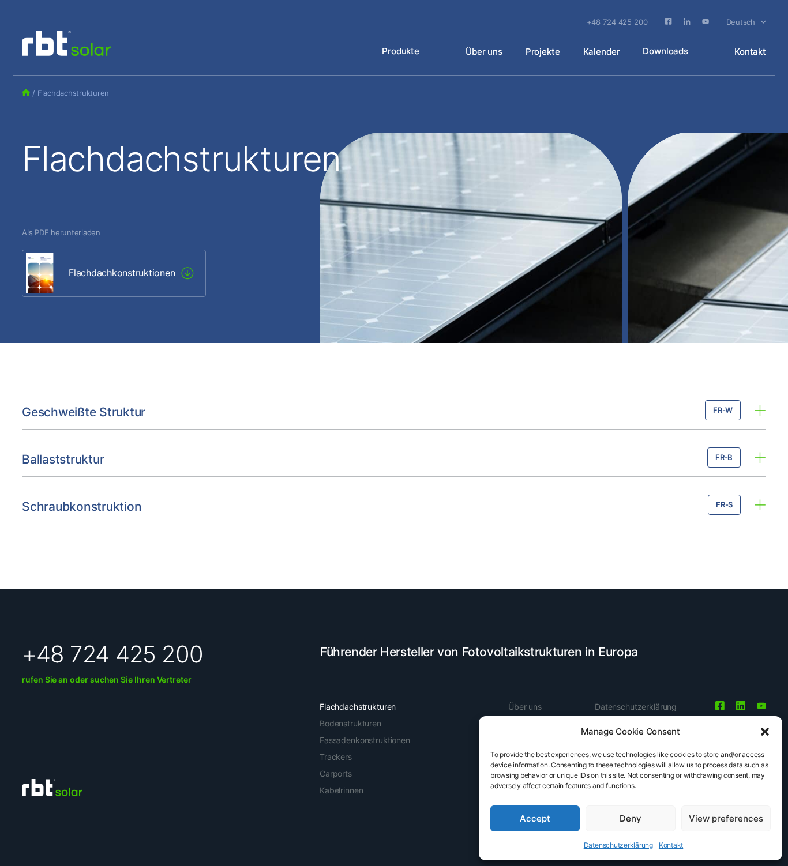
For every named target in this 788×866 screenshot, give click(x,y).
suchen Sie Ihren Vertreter (140, 679)
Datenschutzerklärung (618, 845)
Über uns (484, 51)
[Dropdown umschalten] (763, 22)
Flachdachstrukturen (358, 706)
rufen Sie (39, 679)
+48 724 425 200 (617, 22)
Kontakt (671, 845)
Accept (535, 818)
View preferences (726, 818)
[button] (765, 731)
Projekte (543, 51)
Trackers (336, 757)
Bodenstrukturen (350, 723)
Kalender (601, 51)
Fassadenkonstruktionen (365, 740)
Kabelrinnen (341, 790)
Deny (630, 818)
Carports (336, 773)
